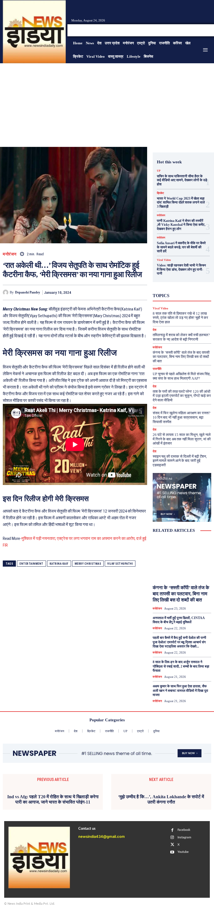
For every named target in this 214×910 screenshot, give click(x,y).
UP (158, 170)
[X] (201, 30)
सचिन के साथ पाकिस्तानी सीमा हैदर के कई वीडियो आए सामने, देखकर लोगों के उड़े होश (182, 180)
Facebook (183, 829)
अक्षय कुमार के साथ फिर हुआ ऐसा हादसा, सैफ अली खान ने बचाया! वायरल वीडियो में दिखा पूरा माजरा (180, 690)
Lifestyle (188, 274)
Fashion (187, 269)
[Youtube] (208, 30)
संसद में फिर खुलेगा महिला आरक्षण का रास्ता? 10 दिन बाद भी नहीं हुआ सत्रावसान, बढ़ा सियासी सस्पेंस (181, 417)
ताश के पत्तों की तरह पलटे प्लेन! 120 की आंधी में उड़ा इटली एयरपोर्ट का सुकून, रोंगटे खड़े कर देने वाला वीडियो (182, 395)
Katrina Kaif (59, 563)
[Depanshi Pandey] (6, 292)
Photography (181, 279)
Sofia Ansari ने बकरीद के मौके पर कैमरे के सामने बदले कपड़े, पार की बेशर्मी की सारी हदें (181, 247)
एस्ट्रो (189, 289)
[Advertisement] (107, 105)
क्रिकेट (160, 193)
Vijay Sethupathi (120, 563)
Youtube (183, 851)
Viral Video (164, 260)
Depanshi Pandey (27, 292)
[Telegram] (141, 292)
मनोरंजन (10, 254)
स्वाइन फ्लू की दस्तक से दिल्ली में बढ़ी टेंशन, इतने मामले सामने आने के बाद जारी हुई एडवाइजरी (180, 460)
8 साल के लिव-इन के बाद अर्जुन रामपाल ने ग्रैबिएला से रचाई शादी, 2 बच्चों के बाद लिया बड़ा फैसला (181, 666)
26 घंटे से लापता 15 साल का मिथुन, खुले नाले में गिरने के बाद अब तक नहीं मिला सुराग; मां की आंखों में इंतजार (182, 439)
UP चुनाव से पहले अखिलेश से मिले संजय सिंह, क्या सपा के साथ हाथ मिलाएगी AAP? (181, 376)
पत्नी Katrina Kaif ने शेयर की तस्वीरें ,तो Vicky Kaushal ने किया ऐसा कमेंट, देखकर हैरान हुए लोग (181, 225)
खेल (186, 294)
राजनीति (157, 368)
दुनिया (177, 299)
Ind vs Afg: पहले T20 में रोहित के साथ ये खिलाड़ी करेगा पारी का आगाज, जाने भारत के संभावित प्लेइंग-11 (53, 799)
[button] (174, 30)
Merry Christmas (88, 563)
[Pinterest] (115, 292)
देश (190, 299)
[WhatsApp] (128, 292)
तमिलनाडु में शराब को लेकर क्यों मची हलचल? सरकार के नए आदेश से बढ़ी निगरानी (181, 337)
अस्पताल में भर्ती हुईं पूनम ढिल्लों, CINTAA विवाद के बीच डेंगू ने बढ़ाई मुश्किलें (179, 620)
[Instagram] (194, 30)
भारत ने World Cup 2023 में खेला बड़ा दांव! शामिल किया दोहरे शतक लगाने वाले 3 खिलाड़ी (181, 202)
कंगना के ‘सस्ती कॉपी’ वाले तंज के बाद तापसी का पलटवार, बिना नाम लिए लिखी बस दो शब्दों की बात (181, 356)
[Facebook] (187, 30)
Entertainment (31, 563)
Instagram (184, 837)
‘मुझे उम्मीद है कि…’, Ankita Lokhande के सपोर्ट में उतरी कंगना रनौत (161, 799)
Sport (179, 284)
